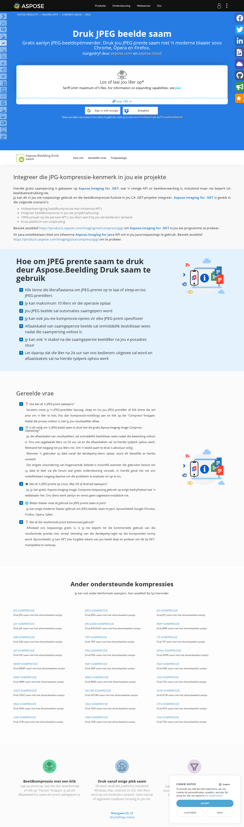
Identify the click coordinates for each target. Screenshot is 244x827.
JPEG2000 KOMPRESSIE (99, 624)
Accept (205, 803)
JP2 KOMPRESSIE (167, 610)
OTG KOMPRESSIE (168, 704)
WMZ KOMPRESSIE (97, 677)
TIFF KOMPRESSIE (96, 637)
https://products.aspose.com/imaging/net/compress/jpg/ (81, 228)
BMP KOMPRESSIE (168, 624)
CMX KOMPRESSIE (96, 717)
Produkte (100, 5)
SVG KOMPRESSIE (168, 677)
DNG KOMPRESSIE (24, 704)
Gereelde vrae (97, 158)
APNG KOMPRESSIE (169, 650)
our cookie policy (213, 795)
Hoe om (78, 158)
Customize (190, 813)
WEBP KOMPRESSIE (25, 664)
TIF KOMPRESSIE (167, 637)
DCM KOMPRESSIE (168, 690)
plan (178, 88)
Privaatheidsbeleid (171, 117)
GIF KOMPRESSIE (24, 650)
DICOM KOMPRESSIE (98, 690)
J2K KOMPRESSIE (24, 624)
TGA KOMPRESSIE (168, 717)
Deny (220, 813)
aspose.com (121, 53)
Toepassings (119, 158)
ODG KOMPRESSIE (96, 704)
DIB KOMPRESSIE (24, 637)
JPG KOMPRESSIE (24, 610)
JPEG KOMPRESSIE (96, 610)
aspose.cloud (150, 53)
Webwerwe (143, 5)
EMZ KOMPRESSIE (168, 664)
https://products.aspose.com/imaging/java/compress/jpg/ (56, 239)
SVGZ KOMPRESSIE (25, 690)
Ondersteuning (121, 5)
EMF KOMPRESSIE (96, 664)
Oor (159, 5)
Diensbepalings (147, 117)
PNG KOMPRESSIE (96, 650)
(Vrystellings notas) (122, 817)
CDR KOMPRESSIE (24, 717)
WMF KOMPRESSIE (25, 677)
